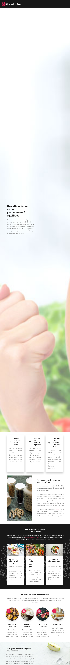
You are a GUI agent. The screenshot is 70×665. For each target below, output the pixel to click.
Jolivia (57, 509)
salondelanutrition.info (31, 537)
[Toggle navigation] (67, 3)
